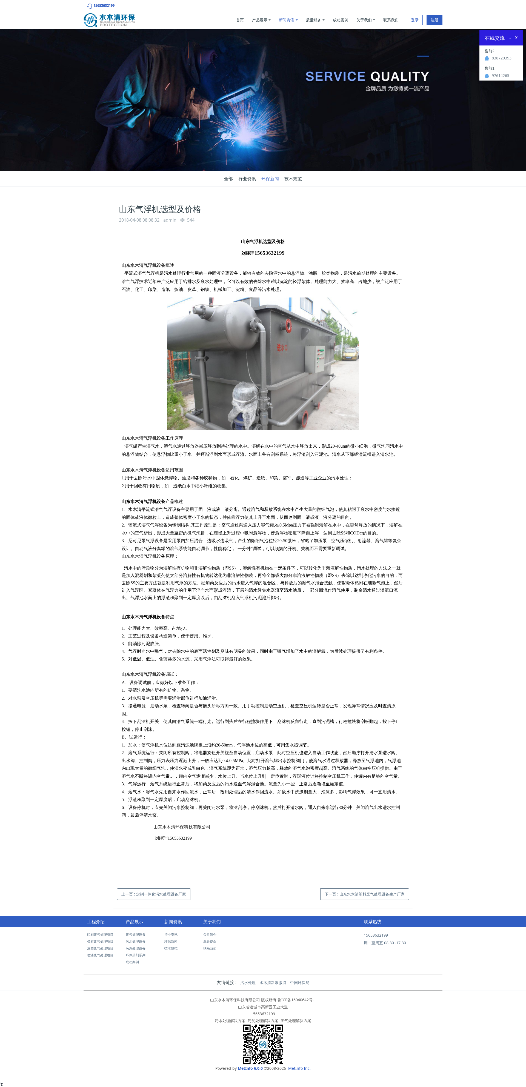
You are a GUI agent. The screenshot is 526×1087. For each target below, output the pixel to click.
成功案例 (340, 19)
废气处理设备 (135, 934)
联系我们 (391, 19)
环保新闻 (270, 179)
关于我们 (364, 19)
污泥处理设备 (135, 948)
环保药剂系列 (135, 955)
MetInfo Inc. (299, 1068)
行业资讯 (247, 179)
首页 (240, 19)
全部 (228, 179)
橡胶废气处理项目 (100, 941)
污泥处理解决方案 (263, 1020)
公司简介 (209, 934)
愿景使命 (209, 941)
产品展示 (259, 19)
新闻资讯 (286, 19)
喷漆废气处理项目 (100, 955)
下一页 (365, 894)
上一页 (153, 894)
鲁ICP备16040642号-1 (297, 999)
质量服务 (313, 19)
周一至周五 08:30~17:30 (385, 942)
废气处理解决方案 (296, 1020)
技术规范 (293, 179)
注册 (434, 19)
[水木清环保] (109, 18)
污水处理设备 (135, 941)
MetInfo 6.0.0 (250, 1068)
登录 (415, 19)
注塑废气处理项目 (100, 948)
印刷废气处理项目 (100, 934)
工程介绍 (96, 921)
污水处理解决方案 (230, 1020)
